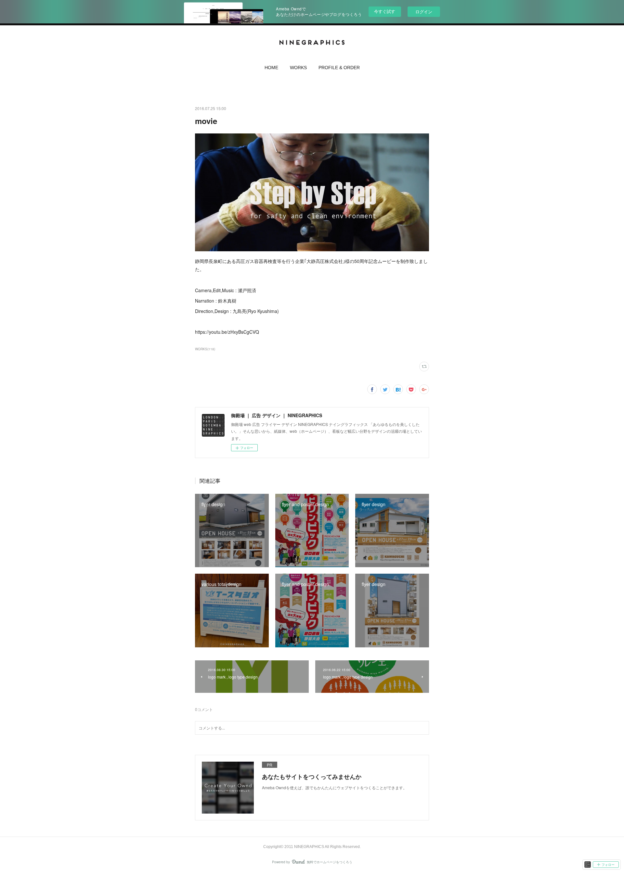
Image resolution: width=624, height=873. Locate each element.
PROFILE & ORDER (339, 67)
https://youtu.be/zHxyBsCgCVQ (227, 332)
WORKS (298, 67)
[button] (271, 69)
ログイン (423, 11)
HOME (271, 67)
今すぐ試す (384, 11)
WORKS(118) (205, 349)
